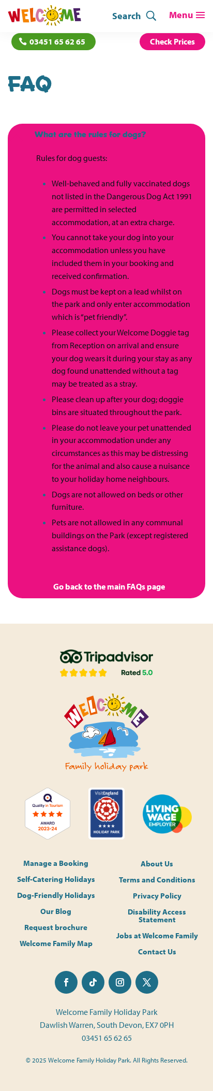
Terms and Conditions (157, 879)
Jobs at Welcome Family (157, 935)
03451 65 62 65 (57, 41)
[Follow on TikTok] (93, 982)
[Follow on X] (146, 982)
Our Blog (55, 911)
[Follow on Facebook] (66, 982)
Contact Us (157, 951)
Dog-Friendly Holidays (56, 895)
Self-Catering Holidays (56, 879)
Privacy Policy (157, 895)
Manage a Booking (55, 863)
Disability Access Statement (157, 915)
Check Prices (172, 41)
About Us (157, 863)
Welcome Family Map (56, 943)
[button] (106, 136)
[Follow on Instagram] (120, 982)
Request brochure (55, 927)
